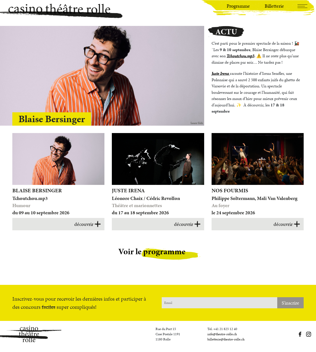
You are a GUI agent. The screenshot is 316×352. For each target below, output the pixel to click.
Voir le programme (151, 251)
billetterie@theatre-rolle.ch (225, 339)
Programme (238, 5)
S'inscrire (290, 302)
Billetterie (274, 5)
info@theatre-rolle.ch (222, 334)
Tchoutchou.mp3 (240, 56)
